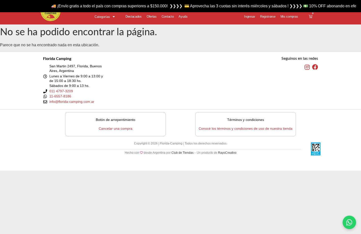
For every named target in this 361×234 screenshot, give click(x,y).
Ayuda (183, 16)
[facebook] (315, 67)
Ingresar (249, 16)
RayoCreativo (227, 152)
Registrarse (268, 16)
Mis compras (289, 16)
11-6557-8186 (60, 96)
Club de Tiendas (182, 152)
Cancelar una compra (115, 128)
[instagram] (307, 67)
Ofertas (152, 16)
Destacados (133, 16)
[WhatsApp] (349, 222)
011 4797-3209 (61, 91)
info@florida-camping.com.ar (71, 102)
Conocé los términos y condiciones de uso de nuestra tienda (245, 128)
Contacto (168, 16)
